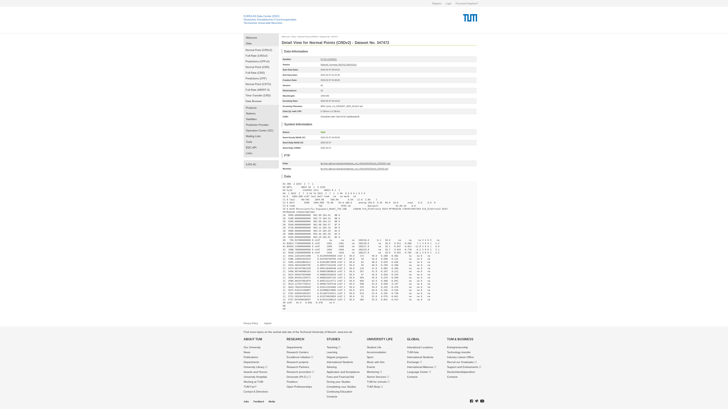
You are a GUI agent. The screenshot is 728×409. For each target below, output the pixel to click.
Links (249, 153)
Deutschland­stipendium (461, 371)
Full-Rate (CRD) (255, 72)
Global (413, 339)
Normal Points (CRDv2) (308, 37)
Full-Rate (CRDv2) (257, 55)
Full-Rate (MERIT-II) (258, 89)
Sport (370, 357)
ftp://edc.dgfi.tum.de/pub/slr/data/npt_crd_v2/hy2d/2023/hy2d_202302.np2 (354, 169)
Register (436, 3)
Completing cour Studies (341, 386)
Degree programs (337, 357)
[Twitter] (477, 401)
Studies (333, 339)
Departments (251, 362)
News (247, 352)
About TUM (253, 339)
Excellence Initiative (298, 357)
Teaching (332, 347)
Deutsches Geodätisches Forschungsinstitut (270, 19)
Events (371, 366)
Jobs (246, 401)
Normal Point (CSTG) (258, 84)
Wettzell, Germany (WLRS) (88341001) (339, 64)
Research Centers (297, 352)
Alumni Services (376, 376)
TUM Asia (413, 352)
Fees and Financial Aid (340, 376)
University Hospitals (255, 376)
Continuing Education (339, 391)
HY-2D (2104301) (329, 59)
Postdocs (292, 381)
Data (249, 43)
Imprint (267, 323)
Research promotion (299, 371)
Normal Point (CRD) (257, 67)
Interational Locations (420, 347)
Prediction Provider (257, 124)
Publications (251, 357)
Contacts (332, 396)
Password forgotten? (467, 3)
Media (272, 401)
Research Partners (298, 366)
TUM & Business (460, 339)
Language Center (417, 371)
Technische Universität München (263, 22)
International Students (340, 362)
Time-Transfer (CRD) (258, 95)
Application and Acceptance (343, 371)
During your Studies (338, 381)
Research (295, 339)
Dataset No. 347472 (329, 37)
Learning (332, 352)
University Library (254, 366)
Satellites (251, 119)
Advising (332, 366)
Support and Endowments (462, 366)
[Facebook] (471, 401)
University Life (380, 339)
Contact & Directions (256, 391)
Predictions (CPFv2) (258, 61)
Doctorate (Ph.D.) (297, 376)
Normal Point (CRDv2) (259, 50)
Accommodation (376, 352)
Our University (252, 347)
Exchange (413, 362)
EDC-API (251, 147)
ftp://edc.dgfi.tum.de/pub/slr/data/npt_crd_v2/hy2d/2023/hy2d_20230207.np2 (356, 163)
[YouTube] (482, 401)
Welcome (251, 37)
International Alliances (420, 366)
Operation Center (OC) (259, 130)
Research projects (297, 362)
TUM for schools (377, 381)
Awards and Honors (255, 371)
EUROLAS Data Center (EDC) (262, 16)
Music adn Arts (375, 362)
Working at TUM (253, 381)
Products (251, 107)
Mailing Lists (253, 136)
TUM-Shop (373, 386)
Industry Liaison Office (460, 357)
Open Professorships (299, 386)
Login (448, 3)
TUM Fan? (250, 386)
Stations (251, 113)
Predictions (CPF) (256, 78)
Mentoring (373, 371)
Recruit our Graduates (460, 362)
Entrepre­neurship (457, 347)
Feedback (258, 401)
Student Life (374, 347)
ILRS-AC (251, 164)
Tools (249, 141)
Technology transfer (459, 352)
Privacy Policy (251, 323)
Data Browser (254, 101)
